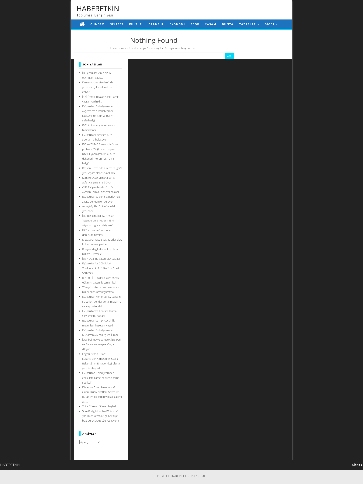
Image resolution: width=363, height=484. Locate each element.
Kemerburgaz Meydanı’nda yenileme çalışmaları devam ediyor (98, 87)
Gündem (97, 24)
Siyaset (116, 24)
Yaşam (210, 24)
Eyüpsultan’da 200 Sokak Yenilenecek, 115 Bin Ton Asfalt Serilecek (100, 268)
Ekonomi (177, 24)
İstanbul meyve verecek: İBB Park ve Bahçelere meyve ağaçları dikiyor (101, 344)
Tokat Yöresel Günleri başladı (99, 406)
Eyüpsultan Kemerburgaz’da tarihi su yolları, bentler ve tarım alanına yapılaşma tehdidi (101, 301)
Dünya (227, 24)
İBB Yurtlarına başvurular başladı (101, 258)
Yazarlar (248, 24)
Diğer (270, 24)
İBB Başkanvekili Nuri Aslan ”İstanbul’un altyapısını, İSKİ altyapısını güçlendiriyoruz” (98, 220)
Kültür (135, 24)
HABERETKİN (98, 8)
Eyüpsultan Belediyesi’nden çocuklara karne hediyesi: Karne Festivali (100, 377)
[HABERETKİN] (82, 24)
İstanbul (156, 24)
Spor (195, 24)
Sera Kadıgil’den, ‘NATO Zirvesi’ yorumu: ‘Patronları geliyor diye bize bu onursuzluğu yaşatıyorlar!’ (101, 415)
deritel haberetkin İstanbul (181, 476)
